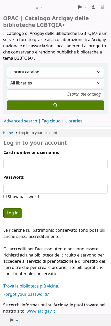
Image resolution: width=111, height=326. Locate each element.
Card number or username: (31, 153)
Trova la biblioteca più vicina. (31, 286)
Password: (14, 177)
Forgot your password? (26, 294)
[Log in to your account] (93, 7)
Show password (23, 197)
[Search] (55, 105)
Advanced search (20, 121)
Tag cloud (51, 121)
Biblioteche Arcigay (18, 7)
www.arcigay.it (41, 311)
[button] (38, 7)
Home (8, 133)
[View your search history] (102, 7)
